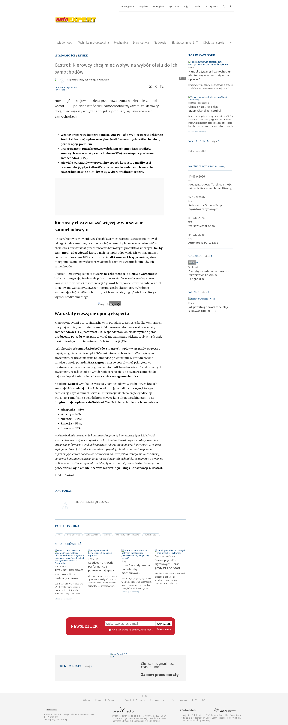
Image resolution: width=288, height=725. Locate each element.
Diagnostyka (141, 42)
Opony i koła (93, 558)
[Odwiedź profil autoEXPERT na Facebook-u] (142, 696)
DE (203, 700)
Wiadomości (64, 42)
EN (196, 700)
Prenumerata (114, 700)
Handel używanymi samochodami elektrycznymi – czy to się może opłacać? (210, 75)
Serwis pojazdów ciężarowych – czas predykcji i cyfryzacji (167, 564)
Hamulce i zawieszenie (198, 103)
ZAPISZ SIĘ (164, 624)
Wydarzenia (174, 6)
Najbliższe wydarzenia (206, 166)
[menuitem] (127, 7)
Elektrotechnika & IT (185, 42)
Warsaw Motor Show (201, 226)
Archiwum (140, 700)
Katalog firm (158, 6)
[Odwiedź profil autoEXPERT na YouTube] (146, 696)
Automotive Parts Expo (203, 242)
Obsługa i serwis (213, 42)
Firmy (124, 561)
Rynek (83, 55)
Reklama (99, 700)
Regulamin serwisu (158, 700)
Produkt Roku (60, 566)
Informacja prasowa (66, 87)
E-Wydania (143, 6)
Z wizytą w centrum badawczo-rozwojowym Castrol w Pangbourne (208, 275)
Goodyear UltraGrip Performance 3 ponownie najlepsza (101, 566)
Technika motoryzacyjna (93, 42)
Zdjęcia (187, 6)
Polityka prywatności (180, 700)
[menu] (144, 6)
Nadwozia (160, 42)
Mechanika (121, 42)
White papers (212, 6)
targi (190, 180)
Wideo (198, 6)
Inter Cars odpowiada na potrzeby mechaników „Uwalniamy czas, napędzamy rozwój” (136, 573)
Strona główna (127, 6)
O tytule (86, 700)
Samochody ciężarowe (165, 556)
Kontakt (127, 700)
